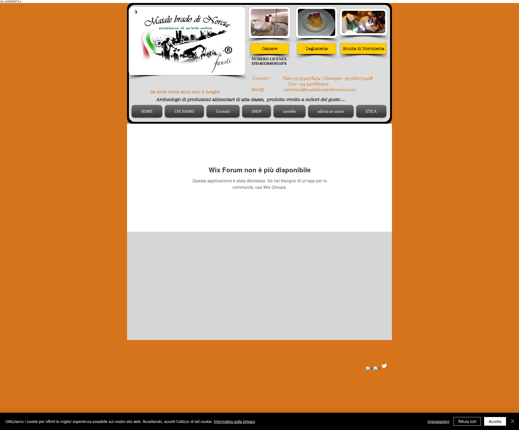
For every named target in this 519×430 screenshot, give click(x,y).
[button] (316, 48)
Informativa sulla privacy (234, 421)
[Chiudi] (512, 421)
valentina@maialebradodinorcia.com (319, 89)
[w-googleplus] (377, 370)
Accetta (495, 421)
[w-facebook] (369, 370)
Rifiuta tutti (467, 421)
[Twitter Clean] (384, 366)
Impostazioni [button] (438, 421)
